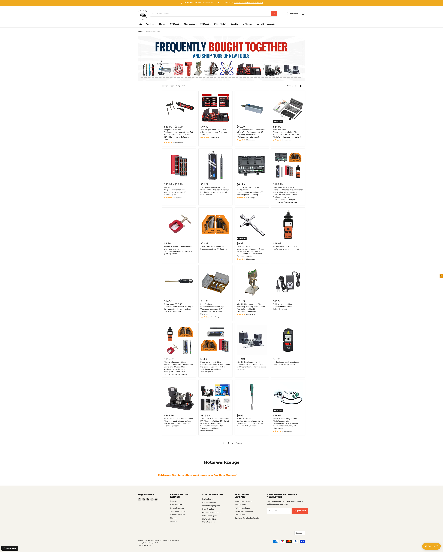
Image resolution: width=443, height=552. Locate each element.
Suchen (140, 540)
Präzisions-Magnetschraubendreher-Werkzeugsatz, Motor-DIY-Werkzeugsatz (175, 191)
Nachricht (260, 24)
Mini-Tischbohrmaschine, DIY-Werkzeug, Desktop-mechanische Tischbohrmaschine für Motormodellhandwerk (251, 308)
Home (140, 32)
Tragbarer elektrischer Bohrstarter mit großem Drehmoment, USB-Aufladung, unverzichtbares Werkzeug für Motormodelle (251, 133)
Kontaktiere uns (208, 499)
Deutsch (299, 533)
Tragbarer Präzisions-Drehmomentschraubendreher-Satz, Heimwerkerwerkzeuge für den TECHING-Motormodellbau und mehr (179, 134)
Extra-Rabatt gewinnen (211, 516)
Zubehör (234, 24)
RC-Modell (205, 24)
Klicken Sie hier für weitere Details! (248, 3)
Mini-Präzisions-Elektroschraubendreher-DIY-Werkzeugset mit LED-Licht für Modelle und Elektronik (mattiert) (287, 133)
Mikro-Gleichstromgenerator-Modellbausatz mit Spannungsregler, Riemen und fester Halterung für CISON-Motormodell (285, 423)
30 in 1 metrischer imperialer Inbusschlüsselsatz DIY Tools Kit (213, 247)
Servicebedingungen (178, 511)
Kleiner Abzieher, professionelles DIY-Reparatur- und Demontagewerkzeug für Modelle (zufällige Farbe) (178, 250)
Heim (140, 24)
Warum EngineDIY (177, 505)
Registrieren (300, 510)
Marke (162, 24)
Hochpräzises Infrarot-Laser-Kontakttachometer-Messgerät (286, 247)
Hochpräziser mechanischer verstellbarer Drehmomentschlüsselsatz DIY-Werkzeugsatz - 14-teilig (250, 191)
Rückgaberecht (240, 505)
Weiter (239, 443)
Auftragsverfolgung (242, 508)
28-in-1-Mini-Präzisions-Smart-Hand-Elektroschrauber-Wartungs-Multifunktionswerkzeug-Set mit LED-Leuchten (215, 191)
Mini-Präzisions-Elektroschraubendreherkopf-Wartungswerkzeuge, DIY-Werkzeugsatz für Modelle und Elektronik (213, 309)
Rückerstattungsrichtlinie (170, 540)
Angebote (150, 24)
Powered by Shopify (144, 545)
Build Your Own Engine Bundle (247, 518)
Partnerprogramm (209, 502)
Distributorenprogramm (211, 506)
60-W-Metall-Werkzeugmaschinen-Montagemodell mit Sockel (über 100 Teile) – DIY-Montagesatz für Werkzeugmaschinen (179, 422)
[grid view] (300, 86)
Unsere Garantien (177, 508)
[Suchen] (274, 13)
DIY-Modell (174, 24)
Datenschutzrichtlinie (178, 515)
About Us (271, 24)
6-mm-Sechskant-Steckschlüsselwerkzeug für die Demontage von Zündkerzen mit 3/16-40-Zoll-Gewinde (250, 422)
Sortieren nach (168, 86)
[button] (292, 13)
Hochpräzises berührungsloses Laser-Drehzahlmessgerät (286, 363)
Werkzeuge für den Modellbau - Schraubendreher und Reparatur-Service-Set (214, 132)
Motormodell (190, 24)
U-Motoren (247, 24)
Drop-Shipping (208, 509)
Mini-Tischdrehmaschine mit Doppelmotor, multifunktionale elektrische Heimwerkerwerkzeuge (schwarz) (251, 366)
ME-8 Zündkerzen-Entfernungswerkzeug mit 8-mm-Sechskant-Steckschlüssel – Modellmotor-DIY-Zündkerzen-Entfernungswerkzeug (251, 251)
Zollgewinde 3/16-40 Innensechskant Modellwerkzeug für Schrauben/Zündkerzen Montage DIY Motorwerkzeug (179, 308)
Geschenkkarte (240, 515)
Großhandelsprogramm (211, 512)
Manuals (173, 521)
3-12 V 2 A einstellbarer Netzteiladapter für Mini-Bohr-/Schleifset (283, 306)
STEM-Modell (220, 24)
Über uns (173, 501)
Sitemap (173, 518)
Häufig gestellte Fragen (244, 511)
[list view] (303, 86)
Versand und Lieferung (243, 501)
